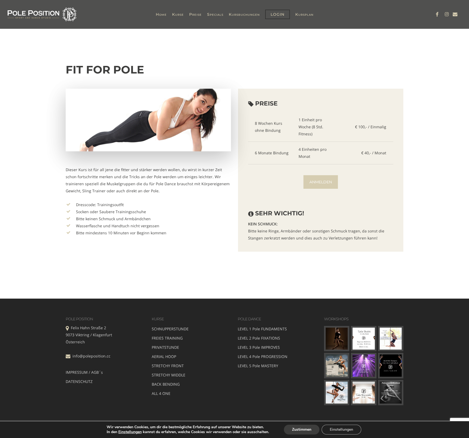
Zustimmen (301, 429)
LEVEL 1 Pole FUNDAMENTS (262, 328)
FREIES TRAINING (167, 338)
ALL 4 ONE (161, 393)
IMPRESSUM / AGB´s (84, 372)
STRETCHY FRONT (168, 365)
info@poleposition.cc (91, 356)
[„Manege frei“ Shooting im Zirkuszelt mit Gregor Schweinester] (363, 365)
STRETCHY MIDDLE (168, 375)
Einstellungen (130, 432)
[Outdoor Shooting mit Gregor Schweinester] (391, 338)
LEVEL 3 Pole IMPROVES (259, 347)
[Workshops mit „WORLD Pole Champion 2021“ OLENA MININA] (391, 365)
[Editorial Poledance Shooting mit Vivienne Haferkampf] (337, 338)
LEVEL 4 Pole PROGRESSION (262, 356)
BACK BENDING (166, 384)
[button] (320, 182)
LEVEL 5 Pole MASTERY (258, 365)
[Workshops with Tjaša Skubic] (363, 338)
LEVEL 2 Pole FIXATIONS (259, 338)
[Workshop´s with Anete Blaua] (337, 365)
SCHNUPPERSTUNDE (170, 328)
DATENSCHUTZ (79, 381)
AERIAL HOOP (164, 356)
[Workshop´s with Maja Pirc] (337, 392)
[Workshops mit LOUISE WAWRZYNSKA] (363, 392)
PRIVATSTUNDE (165, 347)
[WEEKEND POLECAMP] (391, 392)
